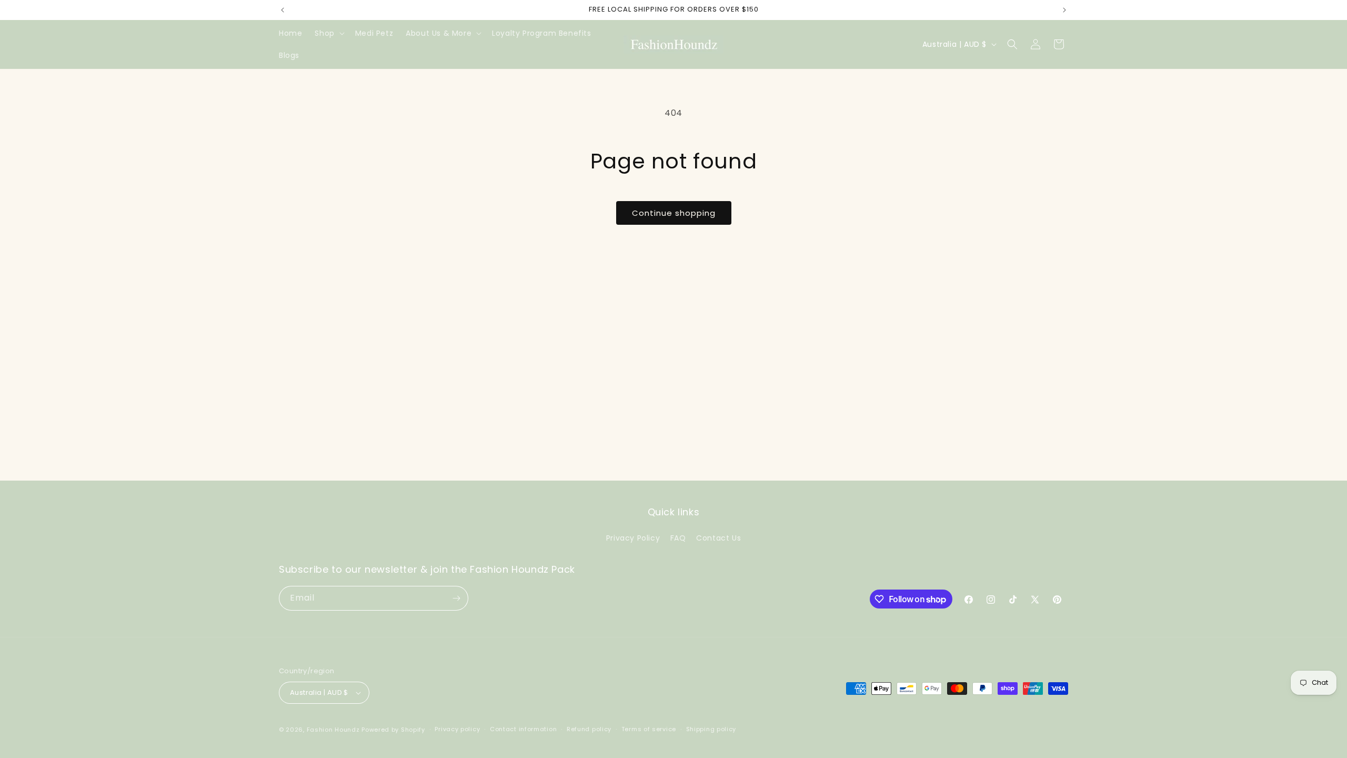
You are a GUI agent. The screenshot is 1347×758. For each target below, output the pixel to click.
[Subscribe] (456, 598)
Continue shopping (674, 212)
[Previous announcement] (282, 10)
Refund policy (589, 729)
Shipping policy (711, 729)
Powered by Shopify (393, 729)
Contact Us (718, 538)
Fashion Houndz (333, 729)
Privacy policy (457, 729)
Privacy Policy (633, 538)
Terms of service (648, 729)
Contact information (523, 729)
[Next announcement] (1064, 10)
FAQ (678, 538)
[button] (328, 33)
